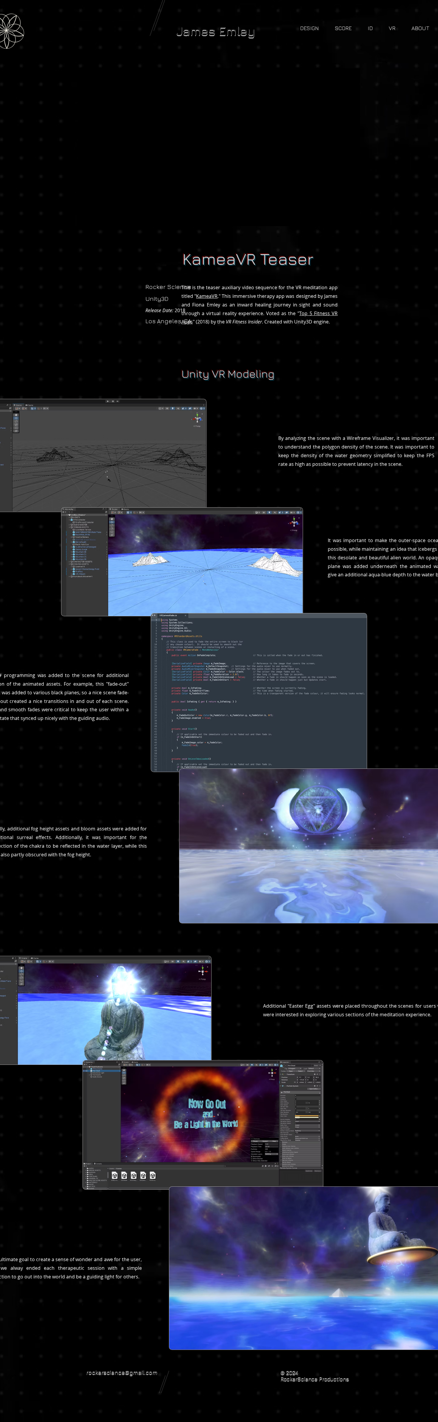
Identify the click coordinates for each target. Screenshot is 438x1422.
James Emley (215, 30)
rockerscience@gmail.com (121, 1372)
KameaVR (207, 296)
